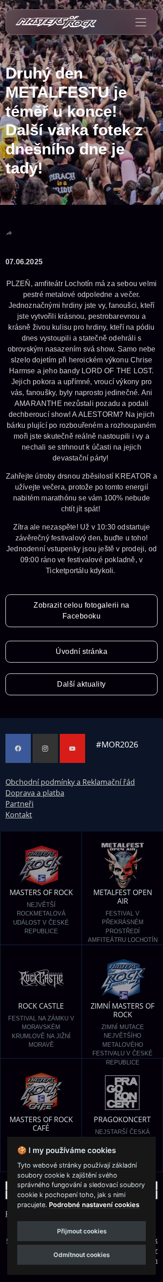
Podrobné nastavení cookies (94, 1204)
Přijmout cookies (81, 1231)
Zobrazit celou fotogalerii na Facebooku (81, 610)
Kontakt (18, 815)
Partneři (19, 804)
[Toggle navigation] (141, 22)
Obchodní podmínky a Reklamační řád (70, 782)
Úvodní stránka (81, 651)
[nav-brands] (56, 22)
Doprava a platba (34, 793)
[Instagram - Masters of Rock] (45, 748)
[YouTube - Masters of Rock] (72, 748)
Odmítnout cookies (81, 1254)
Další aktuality (81, 684)
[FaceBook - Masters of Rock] (18, 748)
